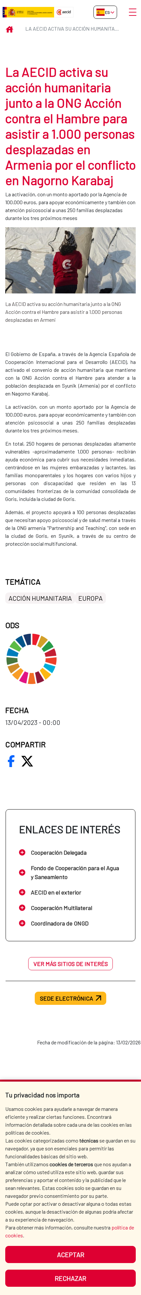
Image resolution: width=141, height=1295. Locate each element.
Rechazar (70, 1278)
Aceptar (70, 1254)
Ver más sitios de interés (70, 963)
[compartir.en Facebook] (11, 761)
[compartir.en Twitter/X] (27, 761)
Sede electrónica (66, 998)
